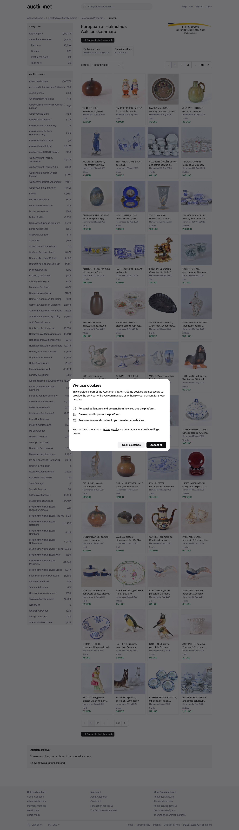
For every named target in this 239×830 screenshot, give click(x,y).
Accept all (156, 445)
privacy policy (111, 429)
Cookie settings (131, 445)
